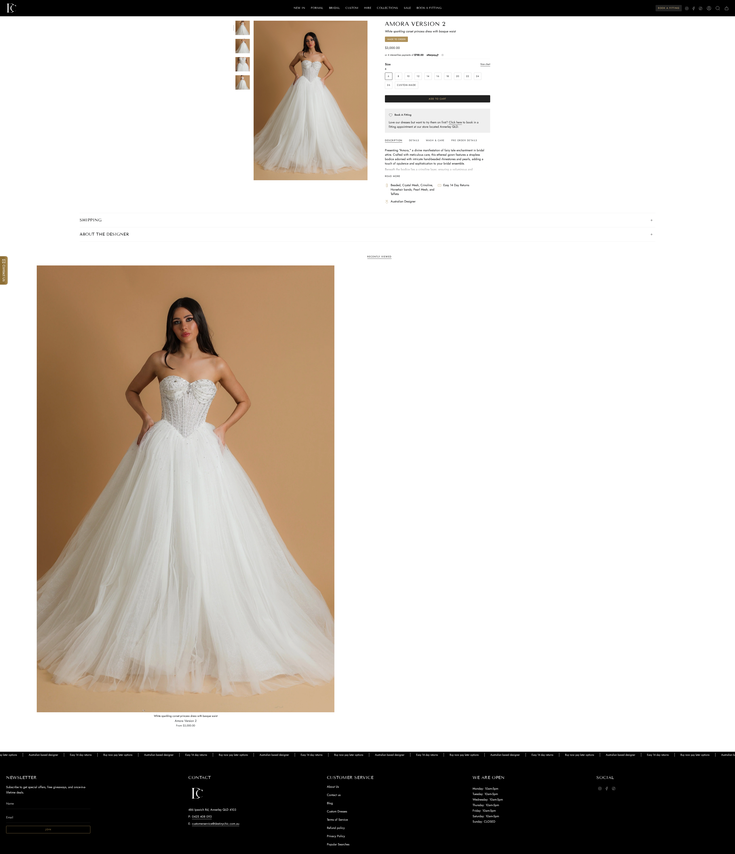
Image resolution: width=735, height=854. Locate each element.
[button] (317, 8)
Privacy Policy (336, 836)
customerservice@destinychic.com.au (215, 823)
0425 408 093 (202, 816)
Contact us (334, 795)
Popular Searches (338, 844)
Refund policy (336, 828)
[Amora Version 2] (185, 488)
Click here (455, 122)
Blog (330, 803)
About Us (333, 786)
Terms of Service (337, 819)
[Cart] (726, 8)
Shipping (90, 220)
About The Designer (104, 234)
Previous (253, 100)
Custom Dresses (337, 811)
